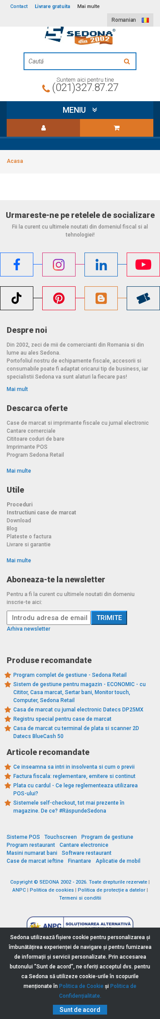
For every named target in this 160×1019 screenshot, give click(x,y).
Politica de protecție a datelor (111, 890)
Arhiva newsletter (28, 629)
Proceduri (19, 505)
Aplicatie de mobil (118, 861)
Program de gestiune (107, 837)
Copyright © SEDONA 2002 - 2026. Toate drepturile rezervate (78, 882)
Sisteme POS (23, 837)
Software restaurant (87, 853)
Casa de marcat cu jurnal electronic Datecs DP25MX (78, 710)
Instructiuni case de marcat (41, 513)
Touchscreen (60, 837)
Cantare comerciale (31, 431)
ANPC (19, 890)
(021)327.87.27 (85, 87)
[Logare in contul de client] (43, 128)
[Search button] (128, 61)
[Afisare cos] (116, 128)
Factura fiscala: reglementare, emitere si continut (74, 776)
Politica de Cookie (81, 986)
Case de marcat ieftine (35, 861)
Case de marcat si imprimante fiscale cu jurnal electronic (78, 423)
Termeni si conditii (80, 898)
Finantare (79, 861)
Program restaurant (31, 845)
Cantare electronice (84, 845)
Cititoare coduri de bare (35, 439)
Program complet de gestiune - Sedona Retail (70, 675)
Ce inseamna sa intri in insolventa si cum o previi (74, 767)
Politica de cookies (52, 890)
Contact (19, 6)
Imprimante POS (27, 447)
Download (19, 520)
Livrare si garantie (29, 544)
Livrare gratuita (52, 6)
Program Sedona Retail (35, 455)
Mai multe (19, 471)
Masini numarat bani (32, 853)
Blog (12, 528)
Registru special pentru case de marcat (62, 719)
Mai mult (17, 389)
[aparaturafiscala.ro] (80, 34)
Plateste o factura (29, 536)
